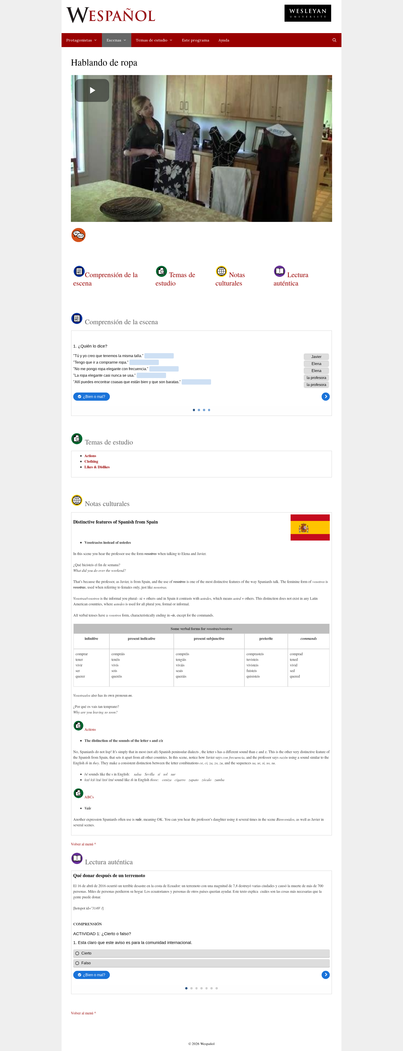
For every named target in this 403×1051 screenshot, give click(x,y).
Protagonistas (79, 40)
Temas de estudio (151, 40)
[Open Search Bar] (334, 40)
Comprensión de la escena (105, 278)
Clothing (91, 461)
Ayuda (224, 40)
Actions (90, 455)
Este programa (195, 40)
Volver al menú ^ (83, 843)
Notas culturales (230, 278)
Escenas (114, 40)
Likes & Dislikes (97, 466)
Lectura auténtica (291, 278)
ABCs (89, 796)
